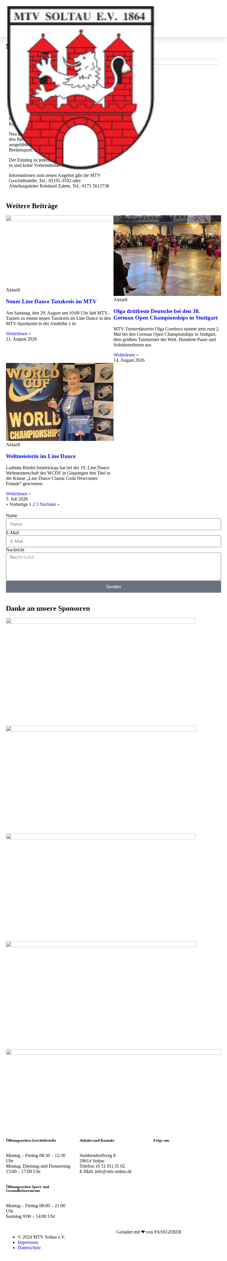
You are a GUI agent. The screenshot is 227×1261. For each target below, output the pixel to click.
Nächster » (50, 504)
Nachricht (15, 549)
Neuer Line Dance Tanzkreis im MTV (51, 301)
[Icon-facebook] (176, 1155)
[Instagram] (160, 1155)
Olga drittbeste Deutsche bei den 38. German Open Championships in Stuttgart (166, 314)
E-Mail (12, 532)
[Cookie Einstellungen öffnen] (13, 1253)
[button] (207, 19)
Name (11, 515)
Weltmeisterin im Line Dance (40, 456)
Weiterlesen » (18, 333)
